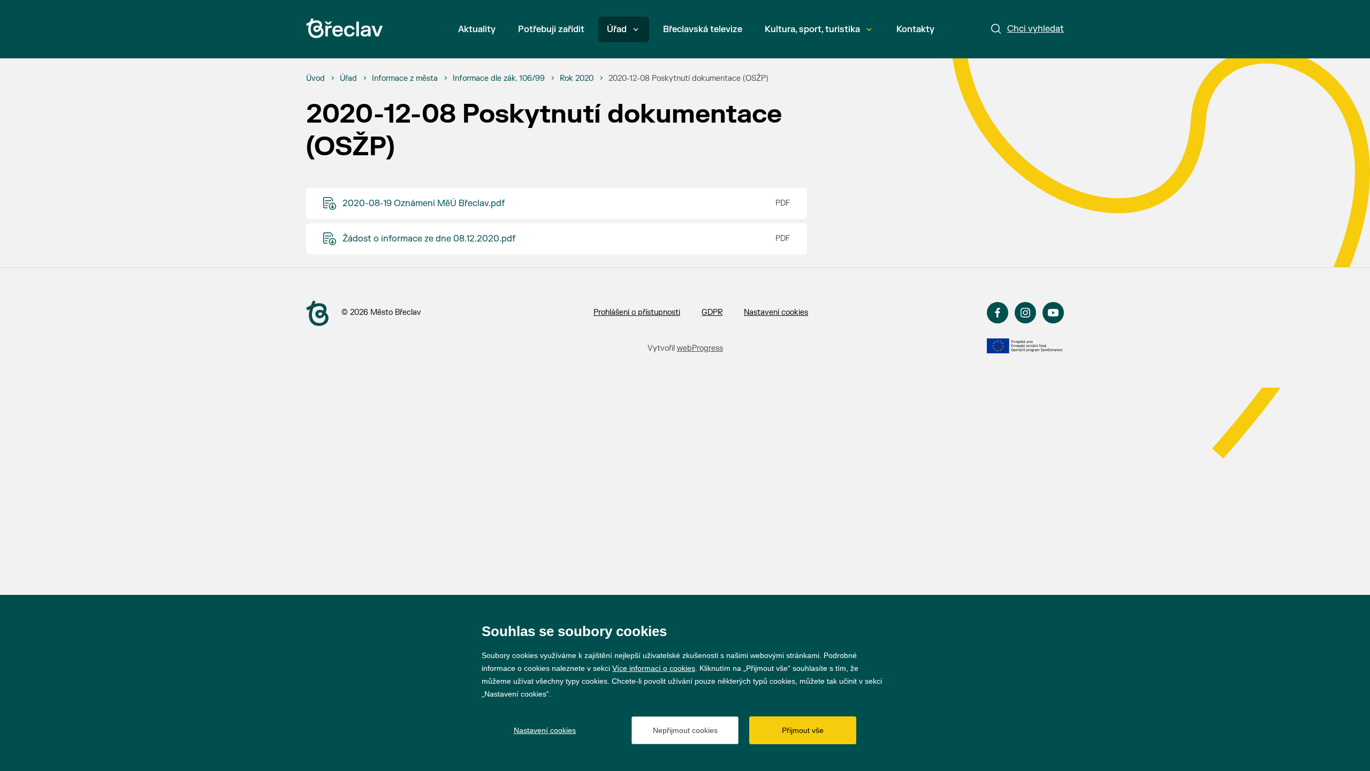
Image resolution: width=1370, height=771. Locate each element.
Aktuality (477, 29)
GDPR (712, 312)
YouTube (1053, 312)
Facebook (997, 312)
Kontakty (915, 29)
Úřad (617, 29)
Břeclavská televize (702, 29)
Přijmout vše (803, 730)
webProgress (700, 348)
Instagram (1025, 312)
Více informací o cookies (653, 668)
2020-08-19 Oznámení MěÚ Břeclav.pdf (423, 203)
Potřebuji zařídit (551, 29)
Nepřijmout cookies (685, 730)
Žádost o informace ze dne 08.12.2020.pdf (428, 238)
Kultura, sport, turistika (812, 29)
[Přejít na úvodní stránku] (344, 28)
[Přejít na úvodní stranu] (317, 313)
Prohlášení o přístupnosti (636, 312)
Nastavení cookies (776, 312)
